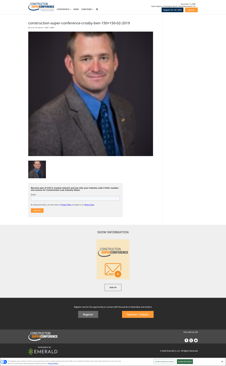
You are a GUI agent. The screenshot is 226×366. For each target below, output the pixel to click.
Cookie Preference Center (164, 361)
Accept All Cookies (185, 361)
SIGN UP (113, 287)
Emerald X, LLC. (173, 351)
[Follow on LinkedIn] (196, 340)
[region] (113, 362)
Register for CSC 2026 (172, 10)
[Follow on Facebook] (186, 340)
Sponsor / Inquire (138, 314)
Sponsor (191, 10)
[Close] (222, 361)
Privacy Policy (53, 363)
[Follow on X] (191, 340)
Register (88, 314)
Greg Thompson (37, 27)
